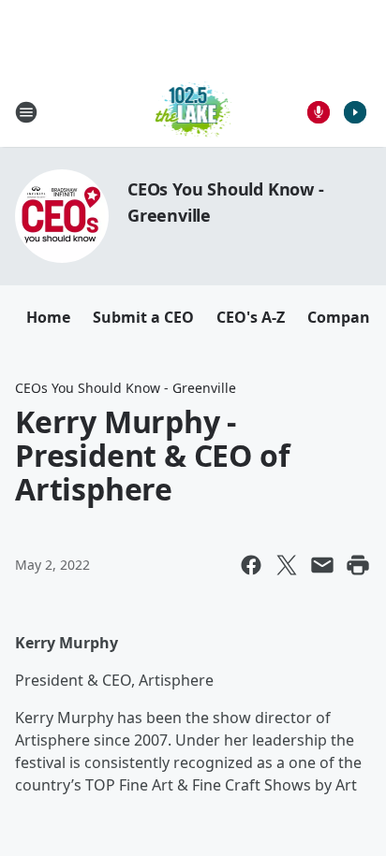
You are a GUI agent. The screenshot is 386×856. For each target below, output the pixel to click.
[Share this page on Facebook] (251, 565)
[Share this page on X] (287, 565)
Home (48, 317)
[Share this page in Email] (322, 565)
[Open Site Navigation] (26, 112)
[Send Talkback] (318, 112)
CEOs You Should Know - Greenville (125, 388)
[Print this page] (358, 565)
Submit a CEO (143, 317)
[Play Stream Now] (355, 112)
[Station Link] (193, 111)
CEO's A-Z (250, 317)
